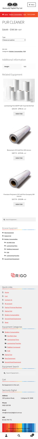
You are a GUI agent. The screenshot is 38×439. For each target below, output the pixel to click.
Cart (6, 296)
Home (6, 14)
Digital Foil (7, 236)
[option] (19, 275)
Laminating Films (12, 246)
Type (3, 37)
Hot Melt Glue (11, 242)
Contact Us (8, 300)
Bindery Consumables (15, 14)
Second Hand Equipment (11, 259)
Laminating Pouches (13, 255)
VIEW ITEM (19, 114)
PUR (24, 14)
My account (8, 304)
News (6, 322)
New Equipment (9, 233)
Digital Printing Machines (13, 307)
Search (19, 435)
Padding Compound (13, 249)
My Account (6, 435)
